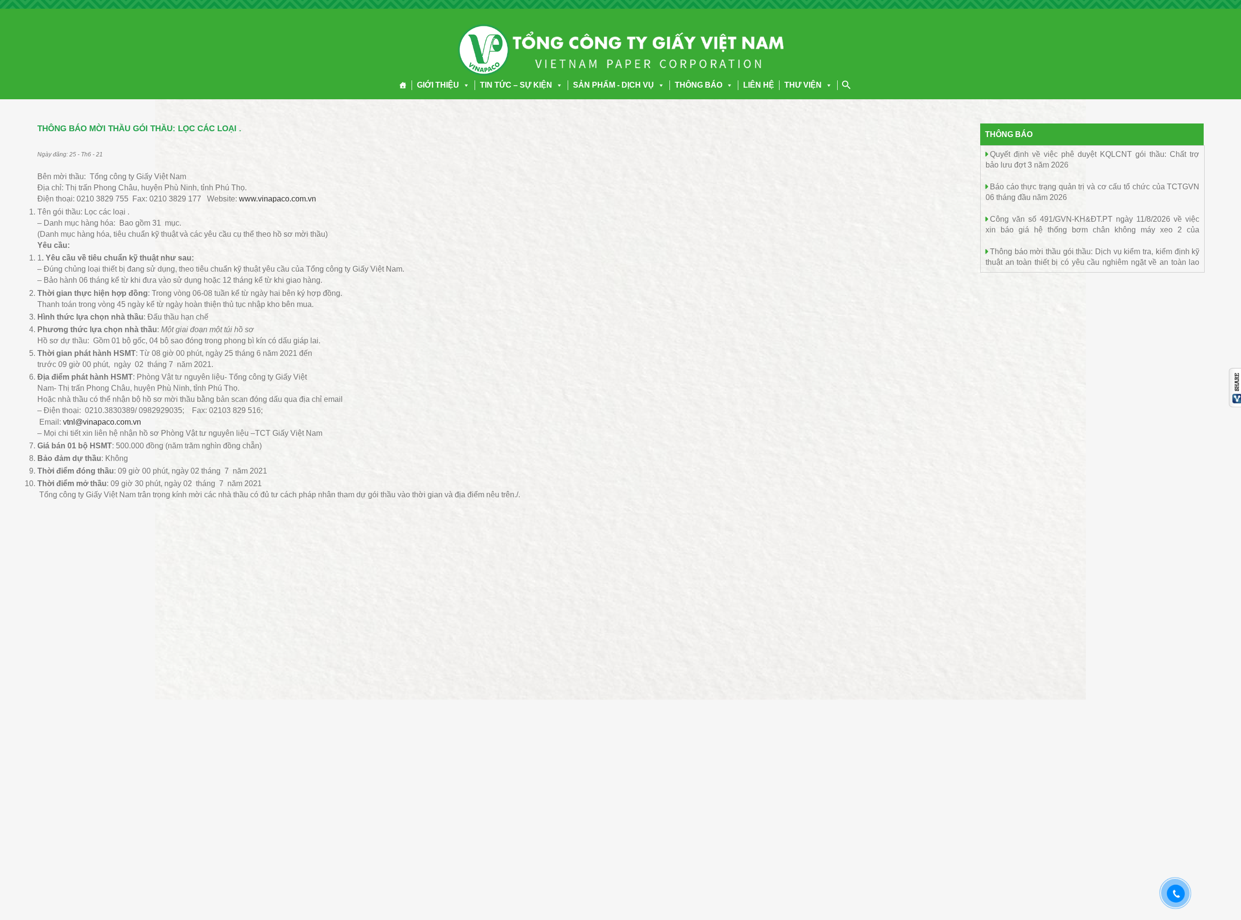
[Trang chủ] (403, 85)
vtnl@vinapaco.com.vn (102, 422)
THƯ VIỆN (803, 85)
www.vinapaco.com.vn (277, 199)
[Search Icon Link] (846, 85)
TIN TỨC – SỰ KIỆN (516, 85)
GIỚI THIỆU (438, 85)
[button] (464, 85)
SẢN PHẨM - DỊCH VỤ (613, 85)
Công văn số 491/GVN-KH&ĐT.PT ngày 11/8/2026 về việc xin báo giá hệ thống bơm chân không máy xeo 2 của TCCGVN (1092, 229)
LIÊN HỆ (758, 85)
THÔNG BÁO (698, 85)
